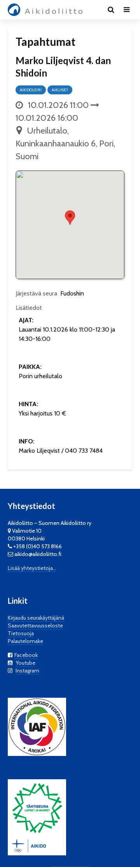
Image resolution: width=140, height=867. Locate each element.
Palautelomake (25, 641)
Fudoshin (72, 293)
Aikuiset (60, 89)
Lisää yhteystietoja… (32, 568)
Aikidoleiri (31, 89)
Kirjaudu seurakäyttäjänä (36, 617)
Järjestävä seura (36, 293)
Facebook (26, 655)
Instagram (27, 670)
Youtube (25, 662)
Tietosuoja (21, 633)
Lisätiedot (29, 307)
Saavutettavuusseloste (35, 625)
